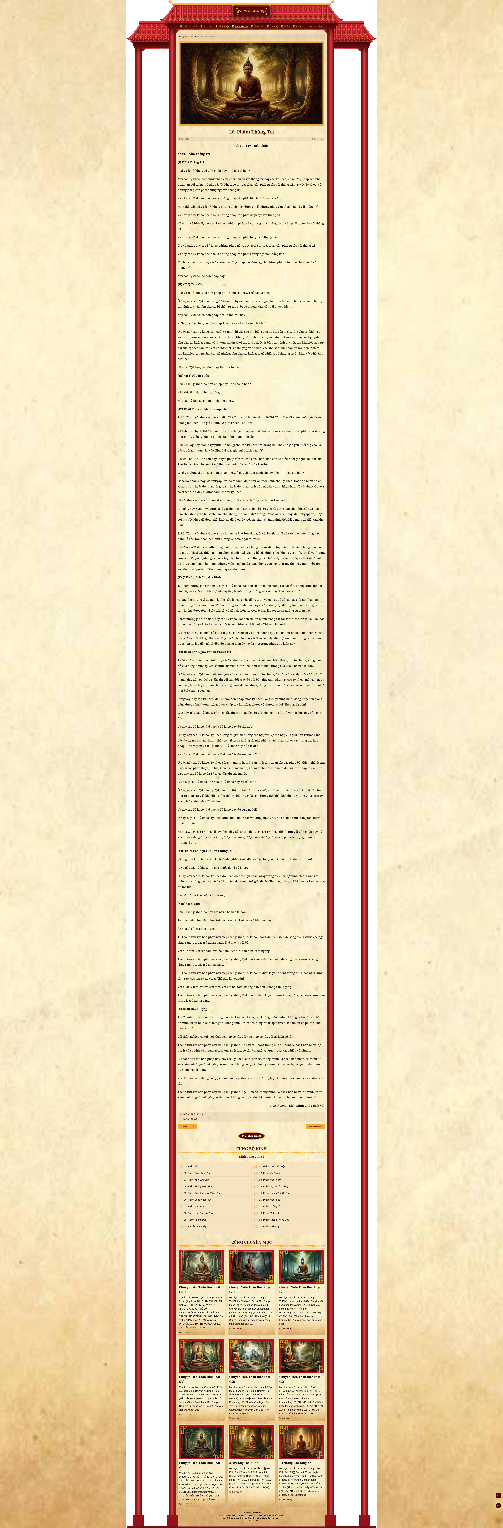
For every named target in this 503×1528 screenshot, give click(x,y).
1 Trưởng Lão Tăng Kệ (295, 1463)
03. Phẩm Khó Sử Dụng (196, 1179)
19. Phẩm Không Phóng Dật (274, 1220)
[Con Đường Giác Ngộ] (180, 26)
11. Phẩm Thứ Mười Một (272, 1166)
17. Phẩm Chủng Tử (270, 1206)
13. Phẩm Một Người (270, 1179)
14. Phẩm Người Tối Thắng (273, 1186)
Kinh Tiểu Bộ (186, 1332)
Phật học (208, 26)
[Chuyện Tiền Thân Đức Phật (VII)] (201, 1267)
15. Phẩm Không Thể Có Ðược (275, 1193)
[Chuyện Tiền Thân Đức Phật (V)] (301, 1267)
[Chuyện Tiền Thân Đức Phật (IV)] (201, 1356)
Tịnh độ (274, 26)
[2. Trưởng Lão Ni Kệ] (251, 1442)
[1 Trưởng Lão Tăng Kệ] (301, 1442)
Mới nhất (193, 26)
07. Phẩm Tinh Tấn (194, 1206)
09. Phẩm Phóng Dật (195, 1220)
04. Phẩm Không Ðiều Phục (198, 1186)
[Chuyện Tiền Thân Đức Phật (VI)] (251, 1267)
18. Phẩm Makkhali (269, 1213)
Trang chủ (183, 37)
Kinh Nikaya (241, 26)
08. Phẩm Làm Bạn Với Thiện (199, 1213)
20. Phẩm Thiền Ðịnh (270, 1226)
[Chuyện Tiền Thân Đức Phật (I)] (201, 1442)
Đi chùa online (253, 1135)
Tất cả (321, 26)
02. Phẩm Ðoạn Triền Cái (197, 1173)
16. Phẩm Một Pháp (269, 1199)
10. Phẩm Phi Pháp (196, 1226)
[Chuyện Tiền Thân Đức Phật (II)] (301, 1356)
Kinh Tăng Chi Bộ (193, 1114)
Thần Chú (259, 26)
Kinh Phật (223, 26)
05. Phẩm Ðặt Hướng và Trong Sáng (203, 1193)
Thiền (287, 26)
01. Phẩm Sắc (191, 1166)
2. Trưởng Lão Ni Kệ (243, 1463)
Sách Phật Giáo (304, 26)
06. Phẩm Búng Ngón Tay (197, 1199)
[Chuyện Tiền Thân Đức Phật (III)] (251, 1356)
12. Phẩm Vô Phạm (269, 1173)
